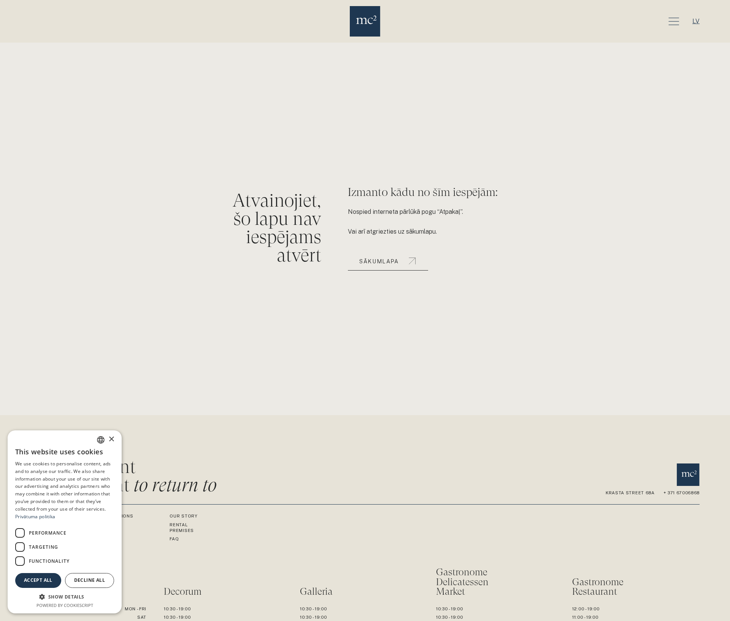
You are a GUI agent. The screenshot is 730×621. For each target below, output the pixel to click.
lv (696, 21)
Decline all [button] (89, 580)
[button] (64, 596)
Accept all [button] (38, 580)
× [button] (111, 439)
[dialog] (65, 521)
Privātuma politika (35, 516)
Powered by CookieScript (64, 605)
